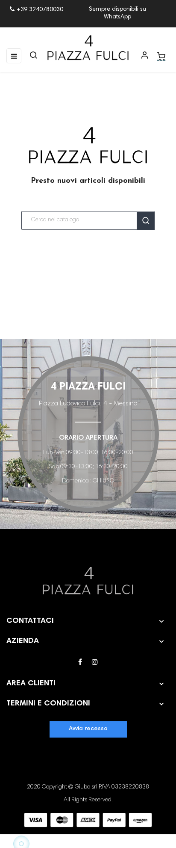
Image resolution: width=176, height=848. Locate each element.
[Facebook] (80, 662)
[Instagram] (95, 662)
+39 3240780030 (40, 10)
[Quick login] (141, 56)
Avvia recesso (88, 729)
